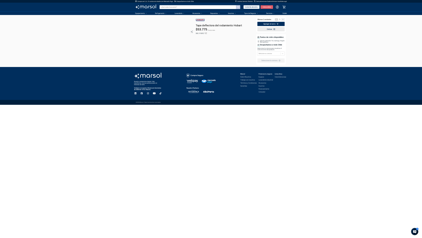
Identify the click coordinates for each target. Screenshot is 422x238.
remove (276, 19)
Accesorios (262, 83)
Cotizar (271, 29)
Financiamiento (264, 89)
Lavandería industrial (266, 80)
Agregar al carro (271, 24)
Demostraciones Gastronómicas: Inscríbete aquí (270, 1)
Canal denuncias (280, 77)
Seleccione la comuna (271, 60)
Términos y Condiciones (248, 83)
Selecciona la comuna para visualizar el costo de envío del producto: (269, 49)
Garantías (243, 86)
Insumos (262, 86)
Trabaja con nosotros (247, 80)
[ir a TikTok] (160, 93)
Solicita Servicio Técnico (244, 1)
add (283, 19)
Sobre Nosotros (245, 77)
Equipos (261, 77)
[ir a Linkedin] (135, 93)
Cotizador (262, 92)
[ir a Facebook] (141, 93)
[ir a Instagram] (148, 93)
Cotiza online (267, 7)
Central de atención (252, 7)
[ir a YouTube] (154, 93)
